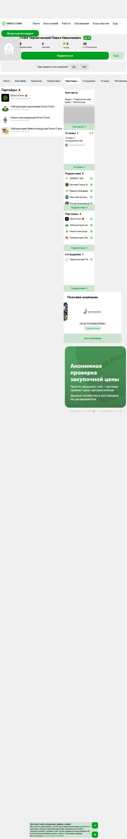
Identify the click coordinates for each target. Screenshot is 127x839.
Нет (84, 66)
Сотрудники (89, 81)
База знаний (50, 23)
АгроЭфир (21, 81)
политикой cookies (53, 836)
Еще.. (116, 23)
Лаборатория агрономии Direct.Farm (33, 106)
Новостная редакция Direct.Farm (30, 117)
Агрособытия (101, 23)
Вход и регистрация (20, 33)
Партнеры (72, 81)
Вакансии (37, 81)
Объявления (81, 23)
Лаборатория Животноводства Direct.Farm (36, 128)
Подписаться (65, 55)
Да (74, 66)
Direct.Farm (17, 95)
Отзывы (106, 81)
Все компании (92, 338)
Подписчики (54, 81)
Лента (36, 23)
